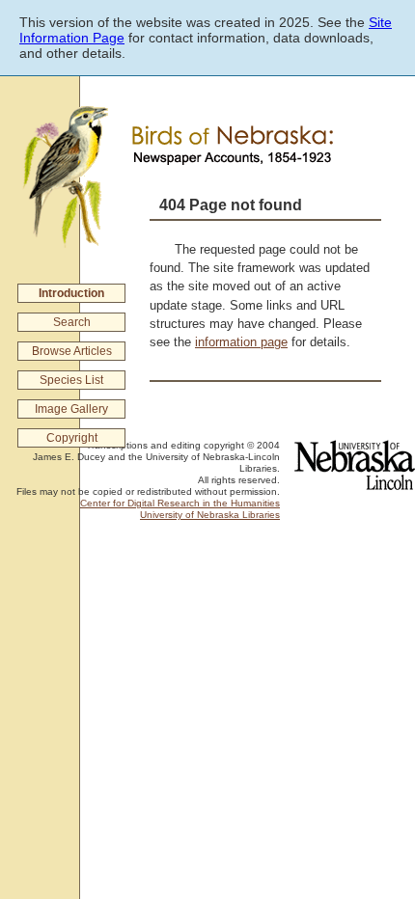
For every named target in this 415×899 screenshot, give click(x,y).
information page (241, 342)
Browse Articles (72, 351)
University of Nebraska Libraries (210, 514)
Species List (71, 380)
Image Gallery (71, 409)
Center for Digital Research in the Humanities (180, 503)
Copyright (71, 438)
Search (72, 322)
